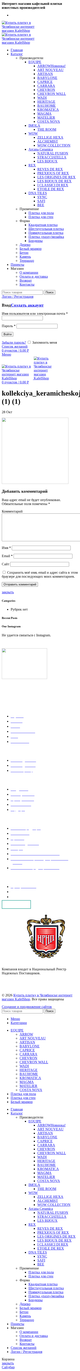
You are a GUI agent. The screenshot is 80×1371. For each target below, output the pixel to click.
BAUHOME (46, 105)
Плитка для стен (40, 217)
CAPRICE (45, 82)
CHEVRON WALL (51, 94)
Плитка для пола (41, 213)
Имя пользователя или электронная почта (35, 313)
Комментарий (12, 511)
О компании (29, 272)
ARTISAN (45, 74)
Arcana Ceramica (40, 149)
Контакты (27, 284)
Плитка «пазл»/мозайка (46, 237)
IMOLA (34, 125)
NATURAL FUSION (52, 153)
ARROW (51, 66)
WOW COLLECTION (53, 145)
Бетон (24, 253)
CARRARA (46, 86)
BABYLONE (47, 78)
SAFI (41, 201)
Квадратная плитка (43, 225)
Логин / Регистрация (26, 1352)
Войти (8, 334)
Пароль (9, 326)
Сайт (5, 564)
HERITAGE (46, 102)
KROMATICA (48, 109)
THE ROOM (46, 129)
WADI (42, 98)
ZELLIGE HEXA (50, 137)
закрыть (8, 592)
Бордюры (35, 241)
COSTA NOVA (48, 121)
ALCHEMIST (47, 141)
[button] (16, 904)
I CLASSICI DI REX (52, 185)
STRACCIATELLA (51, 157)
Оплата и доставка (34, 276)
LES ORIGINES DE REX (56, 177)
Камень (25, 256)
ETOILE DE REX (50, 189)
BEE (40, 205)
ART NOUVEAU (50, 70)
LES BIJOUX (47, 161)
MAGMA (44, 113)
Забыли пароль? (14, 342)
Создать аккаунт (27, 305)
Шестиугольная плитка (46, 229)
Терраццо (27, 260)
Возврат (26, 280)
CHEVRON (46, 90)
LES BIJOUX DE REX (54, 181)
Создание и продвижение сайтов (27, 1007)
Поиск (50, 292)
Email (7, 556)
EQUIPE (34, 62)
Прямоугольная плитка (45, 233)
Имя (6, 548)
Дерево (25, 245)
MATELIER (46, 117)
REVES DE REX (50, 169)
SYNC (42, 197)
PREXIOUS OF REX (53, 173)
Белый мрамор (31, 249)
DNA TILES (37, 193)
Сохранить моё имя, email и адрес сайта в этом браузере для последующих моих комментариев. (40, 574)
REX (32, 165)
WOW (33, 133)
